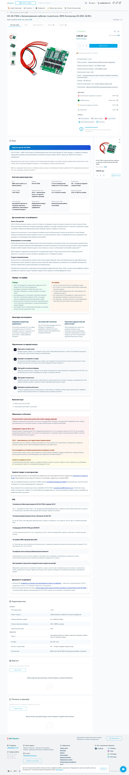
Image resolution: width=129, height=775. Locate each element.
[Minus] (80, 45)
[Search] (86, 3)
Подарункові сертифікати (68, 762)
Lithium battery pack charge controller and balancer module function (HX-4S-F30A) (61, 588)
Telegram (113, 748)
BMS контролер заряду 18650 (19, 12)
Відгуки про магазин (56, 8)
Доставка (63, 750)
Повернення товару (66, 760)
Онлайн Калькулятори (74, 8)
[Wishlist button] (114, 31)
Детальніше (59, 770)
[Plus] (86, 45)
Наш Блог (29, 8)
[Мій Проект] (35, 738)
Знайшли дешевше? (81, 38)
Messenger (113, 757)
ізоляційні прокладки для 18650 (56, 482)
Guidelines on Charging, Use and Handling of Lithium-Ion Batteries (41, 583)
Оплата (62, 753)
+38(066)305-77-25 (12, 748)
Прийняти (103, 768)
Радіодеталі (41, 8)
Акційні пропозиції (15, 8)
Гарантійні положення (91, 127)
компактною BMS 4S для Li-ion (63, 488)
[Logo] (10, 3)
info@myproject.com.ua (30, 755)
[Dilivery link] (117, 96)
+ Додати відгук (17, 670)
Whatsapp (113, 754)
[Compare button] (118, 31)
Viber (111, 751)
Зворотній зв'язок (65, 757)
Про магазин (64, 755)
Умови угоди (64, 748)
